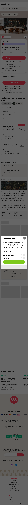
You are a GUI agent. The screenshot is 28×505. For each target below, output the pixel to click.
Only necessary (7, 251)
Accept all (14, 262)
